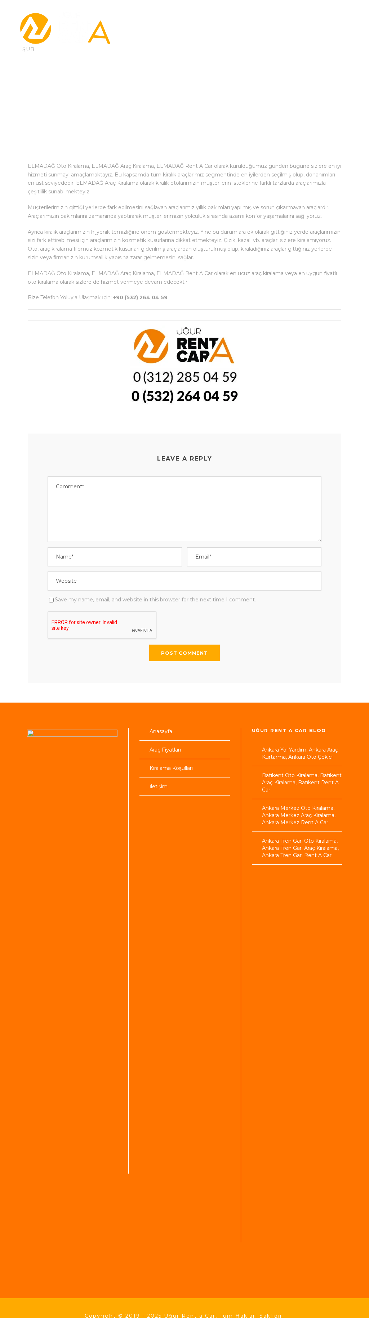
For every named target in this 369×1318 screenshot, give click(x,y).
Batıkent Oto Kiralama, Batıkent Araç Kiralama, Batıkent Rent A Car (302, 782)
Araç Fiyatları (84, 85)
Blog (309, 85)
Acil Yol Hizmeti (217, 85)
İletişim (39, 108)
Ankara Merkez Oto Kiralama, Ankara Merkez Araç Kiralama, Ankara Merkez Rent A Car (298, 815)
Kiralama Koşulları (149, 85)
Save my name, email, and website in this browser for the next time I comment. (155, 599)
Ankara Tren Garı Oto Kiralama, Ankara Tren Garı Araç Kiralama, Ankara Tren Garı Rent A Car (300, 848)
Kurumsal (271, 85)
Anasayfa (33, 85)
